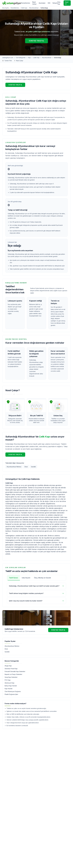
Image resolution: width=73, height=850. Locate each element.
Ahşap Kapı (8, 666)
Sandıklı (33, 467)
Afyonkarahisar (34, 8)
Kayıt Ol (66, 3)
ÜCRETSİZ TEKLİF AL (36, 41)
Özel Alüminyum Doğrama (13, 691)
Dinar (26, 467)
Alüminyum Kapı (9, 683)
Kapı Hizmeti (8, 688)
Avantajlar (42, 3)
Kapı (29, 57)
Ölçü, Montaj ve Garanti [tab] (42, 578)
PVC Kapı (8, 680)
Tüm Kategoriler (21, 57)
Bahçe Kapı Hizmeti (11, 686)
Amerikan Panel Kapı (11, 668)
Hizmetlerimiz (25, 3)
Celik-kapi (24, 8)
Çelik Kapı (36, 57)
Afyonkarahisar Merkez (14, 467)
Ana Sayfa (5, 8)
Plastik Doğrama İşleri (11, 694)
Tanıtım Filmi (8, 60)
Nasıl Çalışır (34, 3)
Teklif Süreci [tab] (13, 578)
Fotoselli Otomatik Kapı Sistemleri (15, 671)
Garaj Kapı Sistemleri (11, 677)
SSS (49, 3)
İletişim (55, 3)
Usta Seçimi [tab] (26, 578)
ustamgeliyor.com (7, 57)
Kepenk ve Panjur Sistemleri (13, 674)
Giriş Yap (58, 3)
